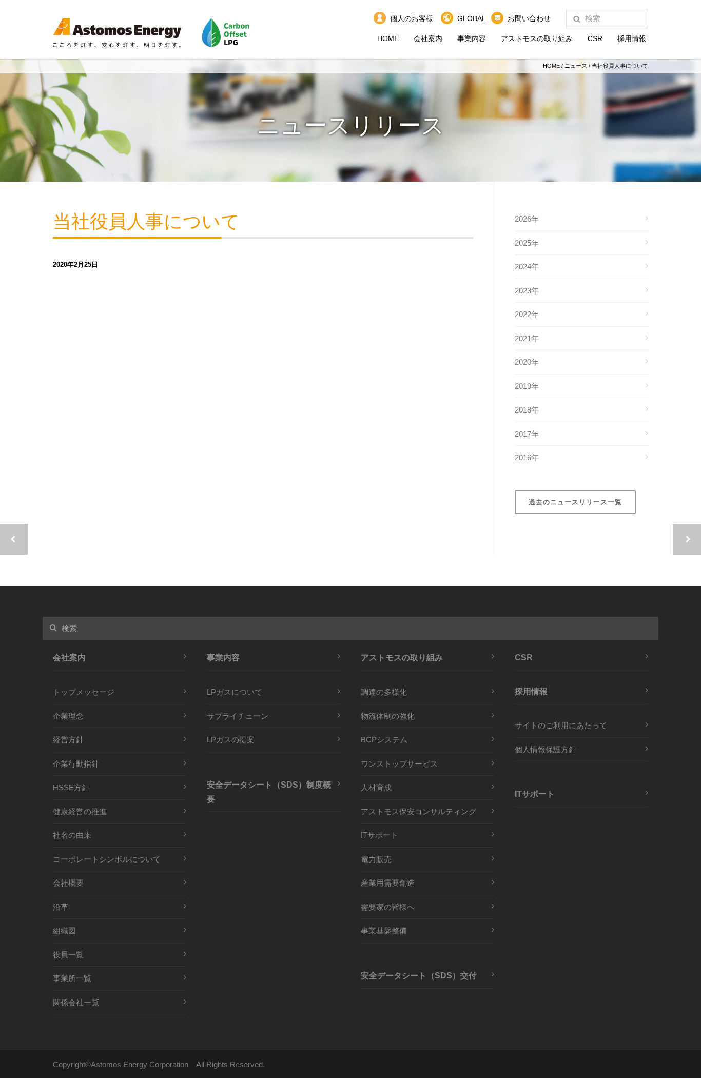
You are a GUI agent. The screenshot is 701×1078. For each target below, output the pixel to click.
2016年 (527, 457)
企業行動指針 (76, 763)
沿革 (60, 907)
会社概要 (68, 882)
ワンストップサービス (399, 763)
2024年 (527, 266)
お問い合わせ (529, 18)
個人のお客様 (411, 18)
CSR (595, 38)
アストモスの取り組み (537, 38)
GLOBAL (471, 18)
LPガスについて (234, 692)
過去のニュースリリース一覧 (575, 502)
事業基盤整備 (384, 930)
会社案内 (428, 38)
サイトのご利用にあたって (561, 725)
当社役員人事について (146, 222)
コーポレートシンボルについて (107, 859)
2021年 (527, 338)
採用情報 (631, 38)
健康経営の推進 (80, 811)
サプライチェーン (237, 716)
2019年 (527, 386)
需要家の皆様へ (388, 907)
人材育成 (376, 787)
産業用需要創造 (388, 882)
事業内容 (471, 38)
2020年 (527, 362)
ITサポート (379, 835)
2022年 (527, 314)
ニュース (575, 66)
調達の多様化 (384, 692)
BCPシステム (384, 739)
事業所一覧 (72, 978)
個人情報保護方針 (545, 749)
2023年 (527, 290)
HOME (388, 38)
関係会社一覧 (76, 1002)
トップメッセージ (83, 692)
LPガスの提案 (231, 739)
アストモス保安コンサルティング (418, 811)
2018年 (527, 409)
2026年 (527, 218)
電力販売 (376, 859)
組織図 (64, 930)
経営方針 (68, 739)
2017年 (527, 433)
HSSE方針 (71, 787)
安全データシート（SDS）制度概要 (269, 791)
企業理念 (68, 716)
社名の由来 (72, 835)
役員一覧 (68, 954)
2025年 (527, 243)
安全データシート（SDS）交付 (419, 975)
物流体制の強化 (388, 716)
